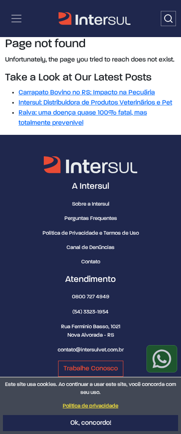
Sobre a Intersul (90, 204)
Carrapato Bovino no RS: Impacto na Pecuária (87, 92)
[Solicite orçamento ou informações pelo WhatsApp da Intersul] (161, 358)
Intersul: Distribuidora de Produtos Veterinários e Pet (95, 102)
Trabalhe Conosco (91, 368)
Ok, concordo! (90, 423)
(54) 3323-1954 (90, 312)
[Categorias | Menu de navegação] (16, 19)
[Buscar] (168, 18)
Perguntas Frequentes (90, 218)
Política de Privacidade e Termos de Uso (91, 233)
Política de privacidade (90, 406)
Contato (90, 262)
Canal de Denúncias (90, 247)
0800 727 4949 (90, 297)
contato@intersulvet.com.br (91, 350)
